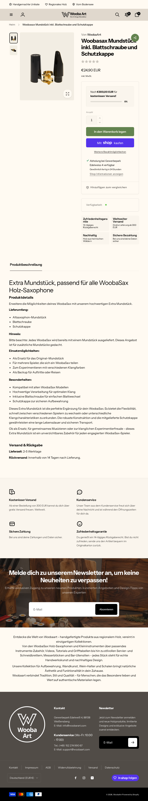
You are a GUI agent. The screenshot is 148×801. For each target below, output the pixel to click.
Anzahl (89, 112)
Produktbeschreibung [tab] (26, 265)
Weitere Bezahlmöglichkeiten (110, 151)
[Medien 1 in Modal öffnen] (47, 66)
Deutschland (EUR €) (22, 777)
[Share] (135, 38)
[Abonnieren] (132, 742)
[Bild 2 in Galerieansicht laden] (13, 50)
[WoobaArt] (27, 741)
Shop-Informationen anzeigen (106, 174)
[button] (11, 15)
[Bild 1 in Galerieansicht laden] (13, 38)
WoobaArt (91, 34)
